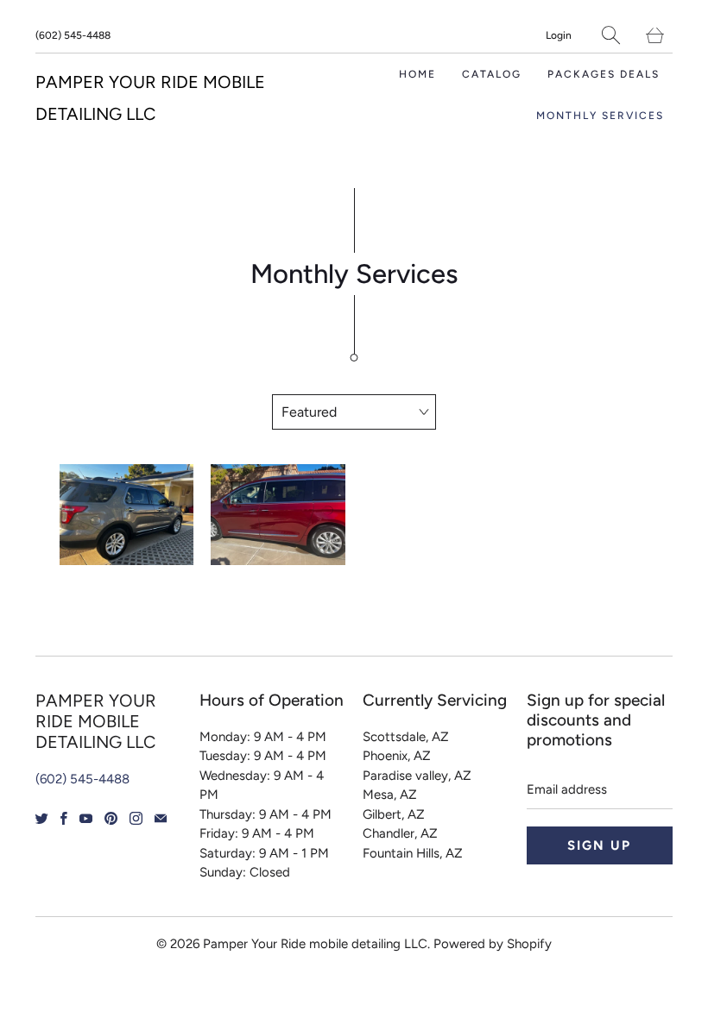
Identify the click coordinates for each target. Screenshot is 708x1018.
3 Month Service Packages (127, 514)
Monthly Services (600, 116)
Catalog (492, 74)
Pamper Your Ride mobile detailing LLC (315, 944)
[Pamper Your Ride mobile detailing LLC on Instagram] (136, 818)
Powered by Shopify (492, 944)
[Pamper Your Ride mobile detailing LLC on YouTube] (85, 818)
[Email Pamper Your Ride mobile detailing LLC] (161, 818)
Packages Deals (603, 74)
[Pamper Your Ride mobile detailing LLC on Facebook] (63, 818)
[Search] (611, 35)
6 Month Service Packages (278, 514)
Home (417, 74)
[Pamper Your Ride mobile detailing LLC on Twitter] (41, 818)
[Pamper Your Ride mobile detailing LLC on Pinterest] (110, 818)
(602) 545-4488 (73, 35)
